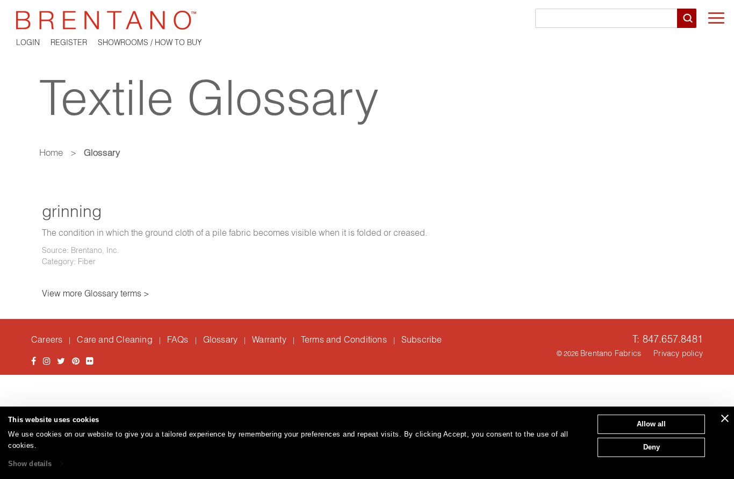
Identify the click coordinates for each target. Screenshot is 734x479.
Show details (30, 464)
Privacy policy (678, 353)
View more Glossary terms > (95, 293)
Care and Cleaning (114, 339)
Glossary (220, 339)
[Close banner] (725, 418)
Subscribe (421, 339)
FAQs (178, 339)
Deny (651, 447)
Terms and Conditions (344, 339)
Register (69, 42)
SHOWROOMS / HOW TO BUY (150, 42)
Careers (46, 339)
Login (28, 42)
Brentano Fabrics (610, 353)
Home (51, 152)
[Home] (367, 20)
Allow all (651, 424)
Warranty (269, 339)
